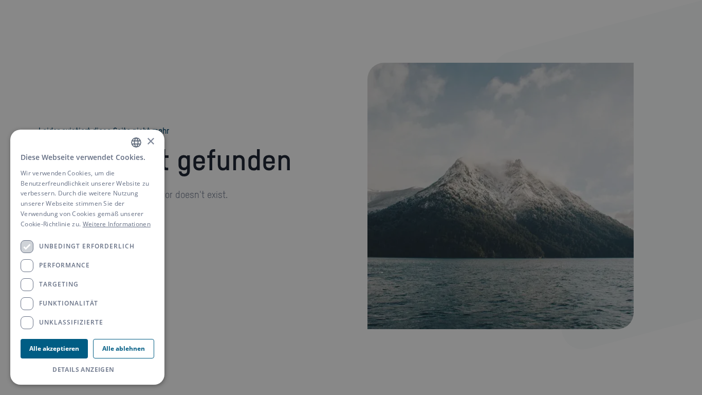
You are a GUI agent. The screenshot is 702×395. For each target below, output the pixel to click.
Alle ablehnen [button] (123, 348)
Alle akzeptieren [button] (54, 348)
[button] (87, 369)
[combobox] (136, 142)
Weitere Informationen (117, 224)
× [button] (150, 142)
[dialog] (87, 257)
